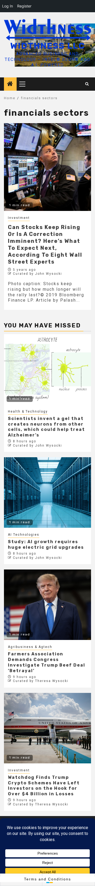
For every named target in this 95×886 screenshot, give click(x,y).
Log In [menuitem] (7, 6)
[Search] (87, 84)
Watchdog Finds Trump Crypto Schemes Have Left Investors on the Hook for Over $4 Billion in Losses (44, 785)
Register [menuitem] (24, 6)
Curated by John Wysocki (37, 274)
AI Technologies (23, 534)
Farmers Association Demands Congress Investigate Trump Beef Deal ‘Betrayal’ (46, 662)
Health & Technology (28, 411)
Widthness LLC (47, 46)
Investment (19, 218)
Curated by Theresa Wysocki (40, 681)
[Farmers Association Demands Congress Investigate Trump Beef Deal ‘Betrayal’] (47, 604)
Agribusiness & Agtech (30, 647)
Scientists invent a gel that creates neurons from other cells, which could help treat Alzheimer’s (46, 427)
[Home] (10, 84)
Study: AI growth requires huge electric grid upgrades (46, 544)
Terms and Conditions (47, 879)
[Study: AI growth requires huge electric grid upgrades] (47, 492)
